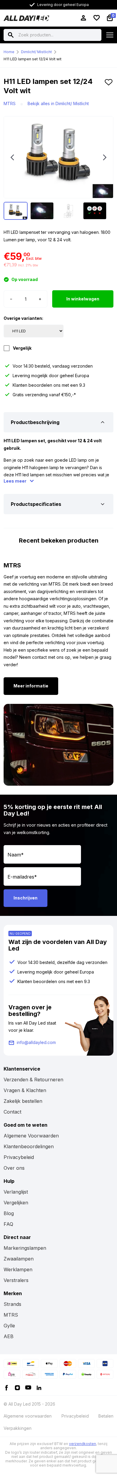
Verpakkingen (18, 1428)
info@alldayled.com (36, 1042)
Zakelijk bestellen (23, 1101)
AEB (9, 1336)
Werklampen (18, 1269)
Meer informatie (31, 685)
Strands (12, 1304)
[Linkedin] (39, 1387)
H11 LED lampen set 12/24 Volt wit (33, 59)
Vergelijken (16, 1203)
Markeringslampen (25, 1248)
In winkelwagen (82, 298)
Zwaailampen (19, 1259)
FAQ (8, 1224)
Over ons (14, 1168)
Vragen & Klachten (25, 1090)
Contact (12, 1112)
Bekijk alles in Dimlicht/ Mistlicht (58, 103)
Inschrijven (26, 897)
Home (9, 52)
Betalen (105, 1415)
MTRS (10, 103)
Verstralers (16, 1280)
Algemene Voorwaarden (31, 1136)
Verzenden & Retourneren (33, 1080)
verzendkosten (82, 1443)
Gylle (9, 1326)
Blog (9, 1213)
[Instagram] (17, 1387)
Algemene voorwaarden (28, 1415)
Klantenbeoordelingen (29, 1146)
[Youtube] (28, 1387)
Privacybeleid (19, 1157)
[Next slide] (105, 157)
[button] (108, 88)
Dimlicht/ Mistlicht (36, 52)
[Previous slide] (12, 157)
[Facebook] (7, 1387)
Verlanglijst (16, 1192)
